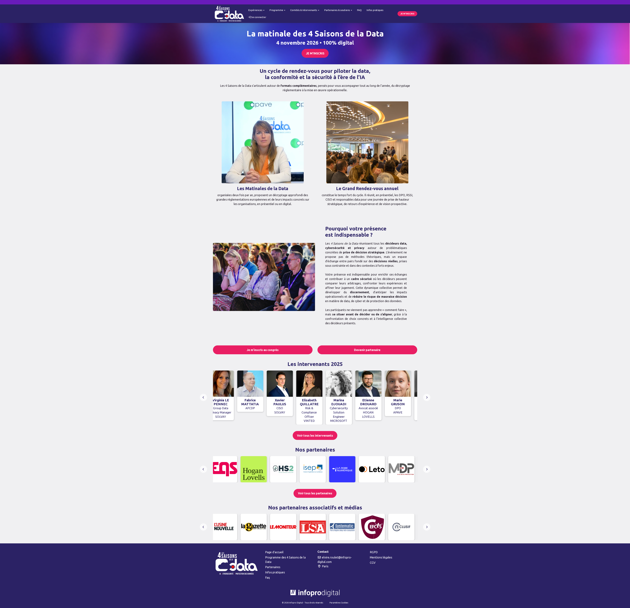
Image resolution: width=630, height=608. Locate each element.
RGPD (374, 552)
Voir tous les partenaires (315, 493)
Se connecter (258, 17)
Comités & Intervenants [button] (304, 10)
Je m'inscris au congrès (263, 349)
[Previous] (203, 397)
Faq (267, 577)
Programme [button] (276, 10)
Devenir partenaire (367, 349)
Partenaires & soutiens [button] (337, 10)
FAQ (359, 10)
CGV (373, 562)
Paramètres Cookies (339, 603)
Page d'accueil (274, 552)
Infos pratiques (375, 10)
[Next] (426, 397)
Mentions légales (381, 557)
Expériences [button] (255, 10)
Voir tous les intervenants (315, 435)
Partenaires (272, 567)
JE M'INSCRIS (407, 13)
